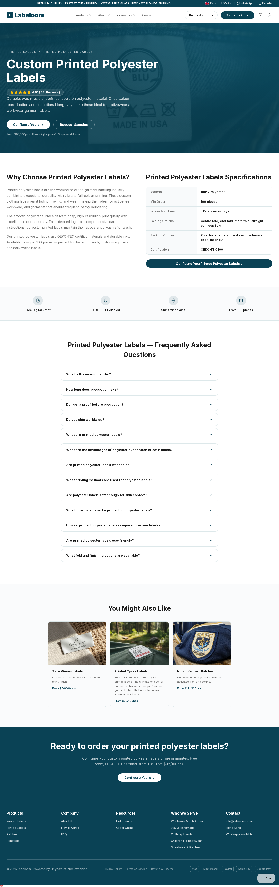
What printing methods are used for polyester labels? (109, 480)
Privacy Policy (113, 868)
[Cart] (260, 15)
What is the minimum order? (88, 374)
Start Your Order (238, 15)
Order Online (125, 827)
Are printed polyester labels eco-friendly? (100, 540)
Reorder (267, 3)
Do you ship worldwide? (85, 419)
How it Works (70, 827)
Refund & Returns (162, 868)
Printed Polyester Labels (209, 264)
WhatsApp (247, 3)
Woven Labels (16, 821)
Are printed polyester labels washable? (97, 465)
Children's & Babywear (186, 840)
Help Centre (124, 821)
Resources (124, 15)
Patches (12, 834)
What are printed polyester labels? (94, 435)
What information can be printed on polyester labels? (109, 510)
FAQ (64, 834)
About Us (67, 821)
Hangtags (13, 840)
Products (81, 15)
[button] (3, 886)
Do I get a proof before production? (94, 404)
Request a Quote (201, 15)
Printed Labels (21, 51)
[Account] (269, 15)
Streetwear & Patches (185, 847)
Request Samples (74, 124)
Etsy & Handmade (183, 827)
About (102, 15)
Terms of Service (136, 868)
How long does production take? (92, 389)
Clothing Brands (181, 834)
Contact (147, 15)
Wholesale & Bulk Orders (188, 821)
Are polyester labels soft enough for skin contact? (106, 495)
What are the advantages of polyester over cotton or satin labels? (119, 450)
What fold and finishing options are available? (103, 555)
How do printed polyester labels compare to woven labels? (113, 525)
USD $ (225, 3)
